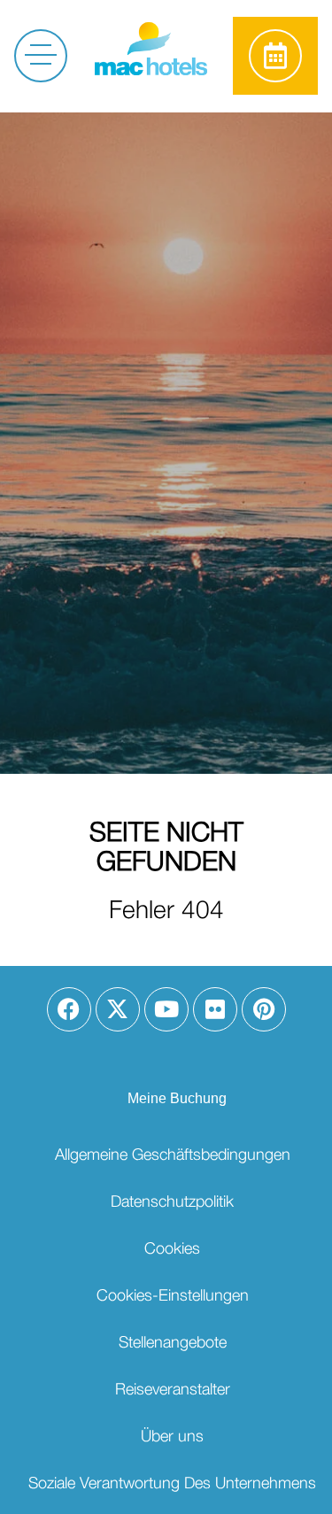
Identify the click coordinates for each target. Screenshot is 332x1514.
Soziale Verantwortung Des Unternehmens (172, 1482)
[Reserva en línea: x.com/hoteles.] (118, 1009)
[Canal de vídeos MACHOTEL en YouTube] (166, 1009)
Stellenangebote (173, 1341)
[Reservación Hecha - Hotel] (275, 56)
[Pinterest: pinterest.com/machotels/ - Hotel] (264, 1009)
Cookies (172, 1248)
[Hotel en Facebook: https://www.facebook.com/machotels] (69, 1009)
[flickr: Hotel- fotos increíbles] (215, 1009)
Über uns (172, 1435)
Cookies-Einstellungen (173, 1295)
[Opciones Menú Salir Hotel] (37, 52)
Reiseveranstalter (172, 1388)
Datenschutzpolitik (172, 1201)
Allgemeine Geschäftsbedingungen (172, 1154)
